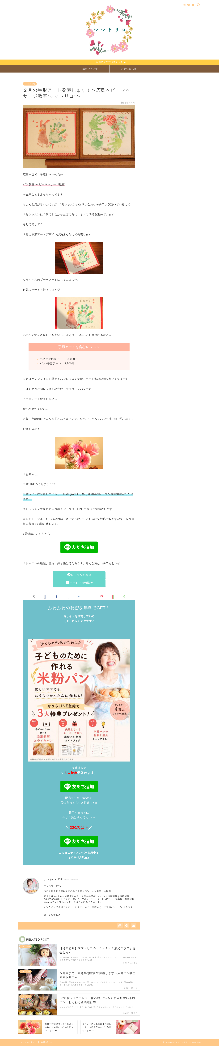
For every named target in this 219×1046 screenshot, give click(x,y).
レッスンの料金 (82, 575)
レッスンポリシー (28, 1042)
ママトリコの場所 (81, 583)
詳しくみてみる (52, 915)
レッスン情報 (30, 84)
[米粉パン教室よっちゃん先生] (109, 57)
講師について (90, 69)
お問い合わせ (129, 69)
